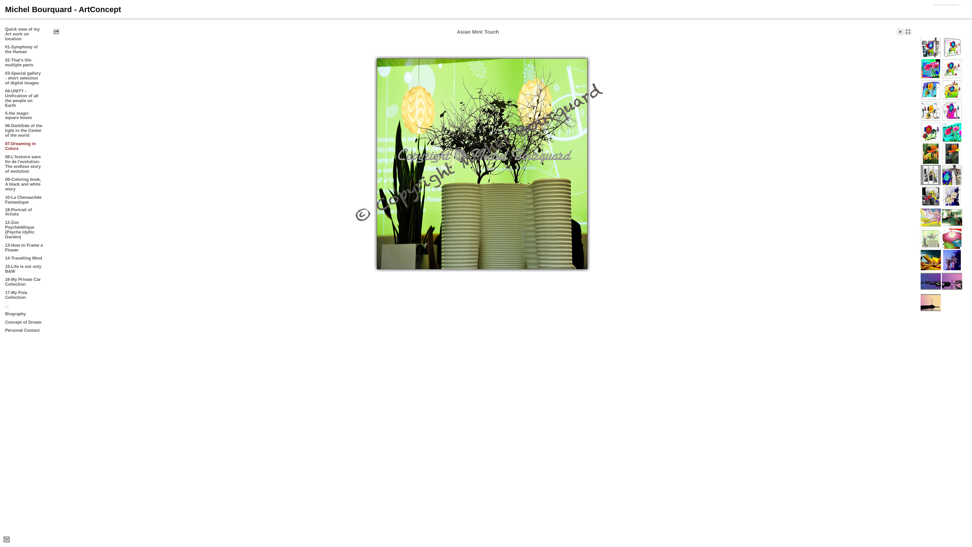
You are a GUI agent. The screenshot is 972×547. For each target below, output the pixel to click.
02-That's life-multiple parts (19, 62)
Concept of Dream (23, 322)
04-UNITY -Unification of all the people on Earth (21, 98)
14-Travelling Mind (23, 258)
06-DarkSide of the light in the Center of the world (23, 130)
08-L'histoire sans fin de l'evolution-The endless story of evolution (23, 164)
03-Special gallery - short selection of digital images (23, 78)
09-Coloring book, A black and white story (23, 184)
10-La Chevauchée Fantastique (23, 200)
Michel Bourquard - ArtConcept (63, 9)
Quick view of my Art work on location (22, 34)
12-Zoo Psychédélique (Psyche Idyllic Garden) (19, 229)
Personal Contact (22, 330)
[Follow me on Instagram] (7, 539)
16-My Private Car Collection (23, 282)
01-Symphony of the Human (21, 49)
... (7, 305)
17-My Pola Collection (16, 295)
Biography (15, 313)
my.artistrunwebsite (946, 5)
